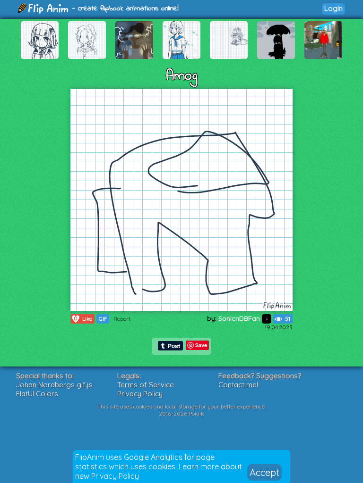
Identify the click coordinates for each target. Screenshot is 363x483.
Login (333, 8)
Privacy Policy (115, 476)
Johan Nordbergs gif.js (54, 384)
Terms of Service (145, 384)
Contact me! (238, 384)
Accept (264, 472)
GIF (103, 319)
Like (83, 318)
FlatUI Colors (37, 393)
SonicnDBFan (240, 318)
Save (201, 345)
